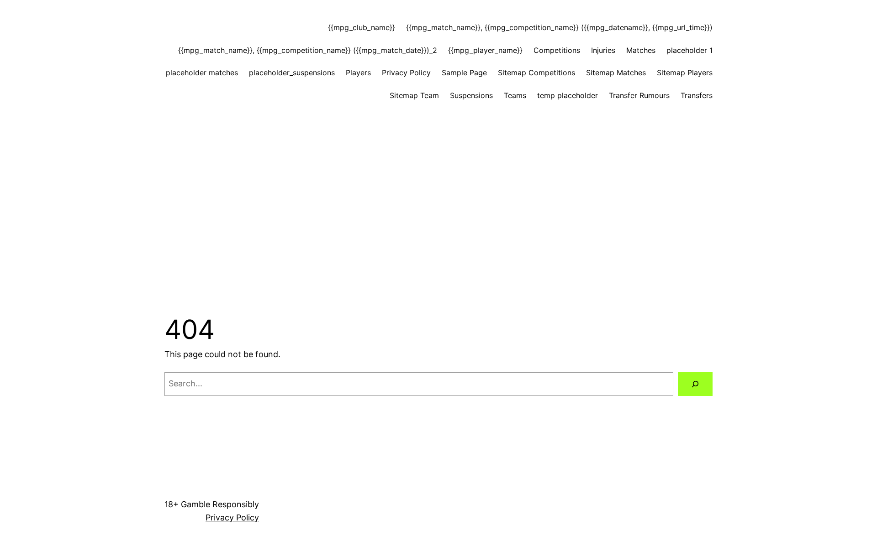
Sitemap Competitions (536, 72)
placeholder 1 (689, 50)
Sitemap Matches (616, 72)
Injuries (603, 50)
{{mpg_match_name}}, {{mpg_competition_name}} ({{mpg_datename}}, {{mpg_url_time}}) (559, 27)
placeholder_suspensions (292, 72)
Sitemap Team (414, 95)
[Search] (695, 384)
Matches (640, 50)
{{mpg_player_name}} (485, 50)
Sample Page (464, 72)
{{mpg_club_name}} (361, 27)
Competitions (557, 50)
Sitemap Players (685, 72)
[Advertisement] (438, 187)
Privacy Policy (406, 72)
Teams (515, 95)
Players (358, 72)
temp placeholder (567, 95)
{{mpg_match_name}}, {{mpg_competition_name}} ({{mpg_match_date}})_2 (307, 50)
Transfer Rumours (639, 95)
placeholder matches (202, 72)
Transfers (697, 95)
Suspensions (471, 95)
